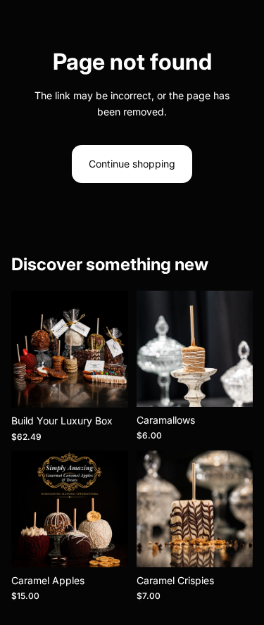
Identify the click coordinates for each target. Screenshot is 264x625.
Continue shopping (132, 164)
